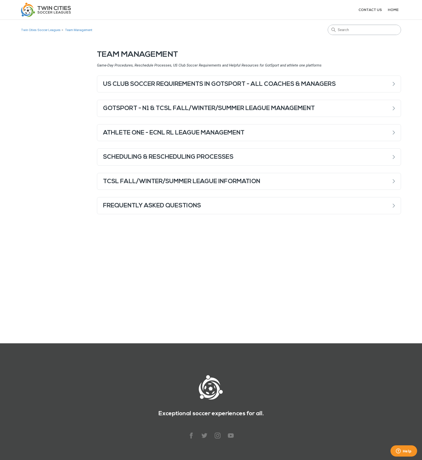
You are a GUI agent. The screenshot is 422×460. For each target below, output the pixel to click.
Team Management (78, 30)
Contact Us (370, 10)
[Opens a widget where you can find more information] (403, 451)
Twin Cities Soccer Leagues (41, 30)
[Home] (46, 10)
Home (393, 10)
